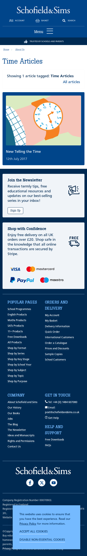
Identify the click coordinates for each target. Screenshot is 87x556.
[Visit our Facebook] (30, 482)
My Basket (51, 320)
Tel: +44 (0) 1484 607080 (62, 402)
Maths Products (17, 320)
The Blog (13, 424)
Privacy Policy (27, 523)
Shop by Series (16, 353)
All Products (15, 342)
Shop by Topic (16, 376)
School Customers (55, 359)
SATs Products (16, 326)
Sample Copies (54, 354)
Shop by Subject (17, 370)
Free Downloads (17, 337)
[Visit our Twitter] (41, 482)
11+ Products (15, 331)
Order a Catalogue (56, 343)
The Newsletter (17, 430)
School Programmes (19, 309)
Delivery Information (57, 326)
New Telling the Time (23, 152)
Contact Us (14, 446)
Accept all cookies (33, 531)
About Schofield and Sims (22, 402)
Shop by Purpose (17, 381)
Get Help (53, 418)
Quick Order (52, 332)
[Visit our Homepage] (43, 9)
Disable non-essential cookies (42, 539)
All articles (71, 82)
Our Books (14, 413)
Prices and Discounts (57, 348)
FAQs (48, 445)
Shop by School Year (19, 364)
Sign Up (15, 210)
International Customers (59, 337)
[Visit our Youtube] (53, 482)
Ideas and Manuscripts (21, 435)
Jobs (10, 419)
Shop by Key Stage (18, 359)
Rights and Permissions (21, 441)
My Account (52, 315)
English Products (17, 314)
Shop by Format (17, 348)
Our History (14, 407)
